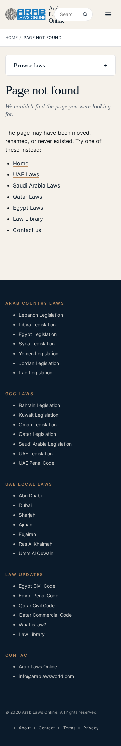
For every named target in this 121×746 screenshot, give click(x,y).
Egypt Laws (28, 207)
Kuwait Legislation (38, 415)
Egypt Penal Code (38, 595)
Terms (69, 727)
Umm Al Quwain (36, 553)
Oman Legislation (38, 424)
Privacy (91, 727)
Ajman (25, 524)
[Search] (84, 14)
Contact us (27, 229)
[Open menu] (108, 14)
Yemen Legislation (38, 353)
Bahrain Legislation (39, 405)
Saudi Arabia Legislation (45, 444)
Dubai (25, 505)
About (25, 727)
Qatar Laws (27, 196)
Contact (47, 727)
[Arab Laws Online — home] (25, 14)
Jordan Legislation (39, 363)
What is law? (32, 624)
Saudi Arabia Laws (36, 185)
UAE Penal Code (36, 463)
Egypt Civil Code (37, 586)
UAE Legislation (36, 453)
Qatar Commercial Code (45, 615)
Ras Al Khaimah (35, 544)
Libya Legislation (37, 324)
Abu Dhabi (30, 495)
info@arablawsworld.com (46, 676)
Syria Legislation (37, 343)
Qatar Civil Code (37, 605)
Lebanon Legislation (41, 315)
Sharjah (27, 515)
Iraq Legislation (35, 372)
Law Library (28, 218)
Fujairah (27, 534)
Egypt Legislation (38, 334)
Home (11, 37)
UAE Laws (26, 174)
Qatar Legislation (37, 434)
